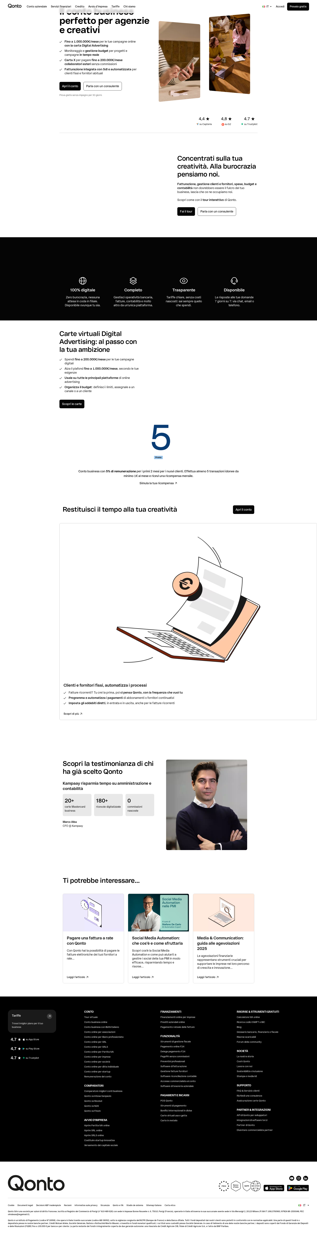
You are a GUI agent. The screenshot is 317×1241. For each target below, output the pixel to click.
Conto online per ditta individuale (101, 1066)
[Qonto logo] (14, 6)
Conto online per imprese (97, 1056)
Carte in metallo (168, 1120)
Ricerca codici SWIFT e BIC (251, 1022)
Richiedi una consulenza (249, 1095)
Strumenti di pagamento (173, 1105)
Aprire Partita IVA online (97, 1125)
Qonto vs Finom (92, 1111)
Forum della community (249, 1042)
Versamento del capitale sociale (101, 1145)
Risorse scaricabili (246, 1037)
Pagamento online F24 (172, 1046)
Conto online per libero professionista (103, 1037)
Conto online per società (97, 1061)
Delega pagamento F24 (172, 1051)
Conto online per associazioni (99, 1032)
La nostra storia (245, 1056)
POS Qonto (166, 1100)
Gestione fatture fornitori (174, 1071)
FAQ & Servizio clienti (248, 1090)
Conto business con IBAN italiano (101, 1027)
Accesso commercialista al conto (178, 1081)
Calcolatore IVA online (248, 1017)
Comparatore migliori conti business (103, 1091)
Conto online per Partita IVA (99, 1051)
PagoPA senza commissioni (174, 1056)
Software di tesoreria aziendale (177, 1086)
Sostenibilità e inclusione (250, 1071)
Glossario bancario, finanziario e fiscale (257, 1032)
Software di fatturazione (173, 1066)
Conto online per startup (97, 1071)
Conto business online (95, 1022)
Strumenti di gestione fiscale (175, 1041)
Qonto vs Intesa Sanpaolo (97, 1096)
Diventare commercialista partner (255, 1130)
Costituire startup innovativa (99, 1140)
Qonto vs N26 (91, 1106)
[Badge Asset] (291, 1178)
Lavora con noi (244, 1066)
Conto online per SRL (95, 1042)
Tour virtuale (91, 1017)
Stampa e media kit (247, 1076)
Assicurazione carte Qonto (251, 1100)
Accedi (280, 6)
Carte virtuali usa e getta (173, 1115)
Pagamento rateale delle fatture (177, 1027)
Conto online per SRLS (96, 1047)
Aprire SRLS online (94, 1135)
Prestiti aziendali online (172, 1022)
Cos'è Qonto (243, 1061)
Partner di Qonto (246, 1125)
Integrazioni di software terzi (252, 1120)
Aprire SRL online (93, 1130)
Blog (239, 1027)
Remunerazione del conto (97, 1076)
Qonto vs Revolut (93, 1101)
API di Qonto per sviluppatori (252, 1115)
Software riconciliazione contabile (178, 1076)
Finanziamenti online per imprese (177, 1017)
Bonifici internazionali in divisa (176, 1110)
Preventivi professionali (172, 1061)
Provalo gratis (298, 6)
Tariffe (16, 1015)
